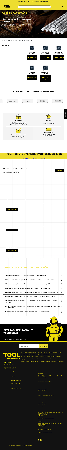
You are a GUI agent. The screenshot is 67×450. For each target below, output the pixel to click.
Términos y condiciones (16, 386)
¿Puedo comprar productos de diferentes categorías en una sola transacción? (31, 296)
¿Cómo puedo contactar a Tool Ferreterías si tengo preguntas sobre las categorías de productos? (32, 306)
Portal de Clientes (10, 368)
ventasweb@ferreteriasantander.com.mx (46, 418)
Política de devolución (16, 388)
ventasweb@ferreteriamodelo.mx (44, 381)
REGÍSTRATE (43, 346)
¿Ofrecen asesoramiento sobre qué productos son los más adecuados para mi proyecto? (31, 301)
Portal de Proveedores (9, 363)
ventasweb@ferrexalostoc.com (44, 406)
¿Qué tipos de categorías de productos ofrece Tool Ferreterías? (26, 275)
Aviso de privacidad (15, 383)
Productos (13, 374)
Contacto (13, 376)
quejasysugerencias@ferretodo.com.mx (46, 395)
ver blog (59, 170)
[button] (60, 7)
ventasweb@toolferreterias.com (44, 392)
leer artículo (12, 209)
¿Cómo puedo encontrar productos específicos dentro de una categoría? (29, 280)
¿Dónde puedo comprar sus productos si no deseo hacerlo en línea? (27, 311)
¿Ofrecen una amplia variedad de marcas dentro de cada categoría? (27, 284)
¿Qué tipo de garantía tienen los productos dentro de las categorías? (28, 288)
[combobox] (34, 7)
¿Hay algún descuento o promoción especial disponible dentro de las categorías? (32, 292)
